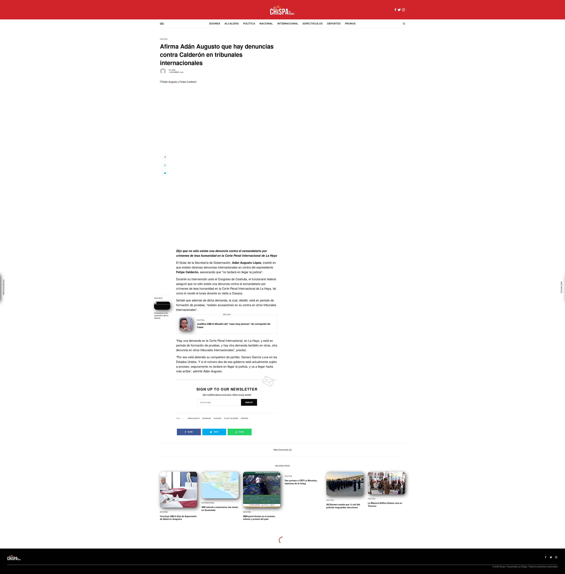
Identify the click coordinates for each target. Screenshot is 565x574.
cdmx (173, 70)
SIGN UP (249, 402)
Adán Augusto (194, 418)
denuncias (206, 418)
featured (217, 418)
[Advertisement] (227, 229)
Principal (245, 418)
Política (163, 39)
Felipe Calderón (231, 418)
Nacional (164, 512)
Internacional (208, 503)
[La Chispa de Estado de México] (282, 9)
